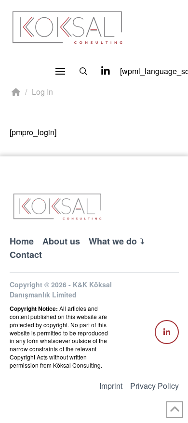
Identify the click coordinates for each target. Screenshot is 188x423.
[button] (60, 71)
